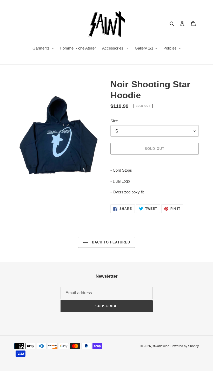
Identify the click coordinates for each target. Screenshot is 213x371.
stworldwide (160, 346)
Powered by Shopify (184, 346)
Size (114, 121)
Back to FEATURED (110, 242)
